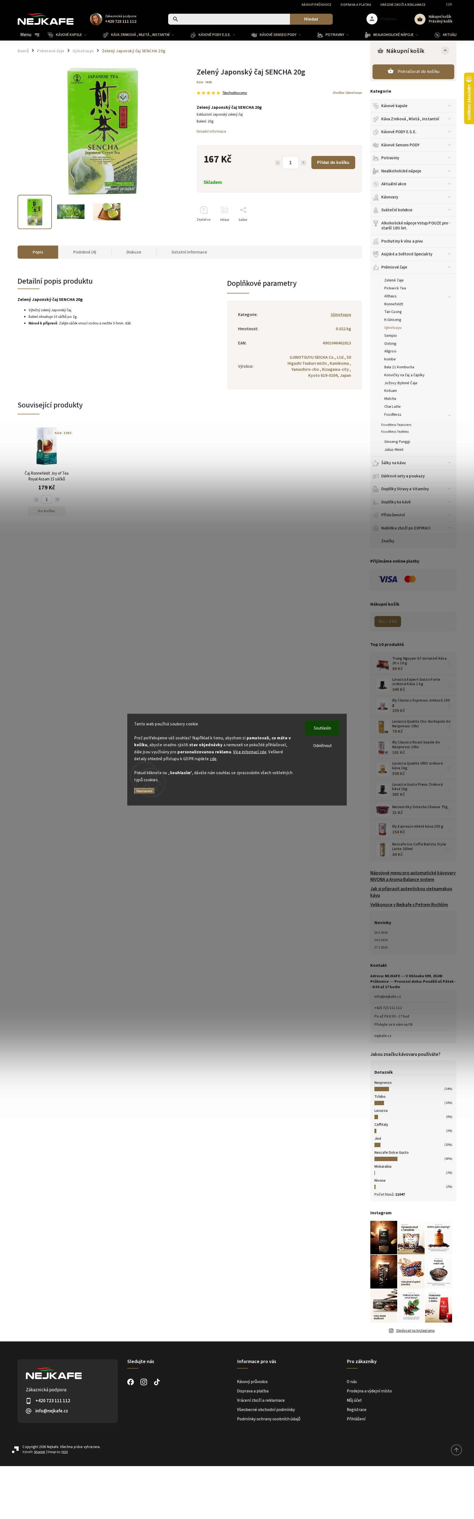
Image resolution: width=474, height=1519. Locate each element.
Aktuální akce (393, 184)
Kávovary (389, 197)
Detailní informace (211, 131)
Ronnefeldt (393, 304)
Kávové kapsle (394, 106)
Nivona (379, 1180)
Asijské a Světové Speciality (406, 254)
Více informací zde (249, 752)
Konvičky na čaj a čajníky (404, 375)
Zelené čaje (394, 280)
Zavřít (345, 229)
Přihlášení (356, 1419)
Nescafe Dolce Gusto (391, 1152)
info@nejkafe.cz (387, 996)
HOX (64, 1452)
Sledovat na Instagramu (415, 1330)
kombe (390, 359)
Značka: (347, 92)
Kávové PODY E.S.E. (398, 132)
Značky (387, 541)
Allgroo (390, 351)
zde (213, 759)
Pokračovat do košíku (418, 72)
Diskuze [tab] (133, 252)
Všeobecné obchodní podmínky (266, 1410)
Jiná (377, 1138)
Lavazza (381, 1110)
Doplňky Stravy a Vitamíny (405, 489)
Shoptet (39, 1452)
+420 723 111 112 (388, 1008)
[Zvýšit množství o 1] (303, 162)
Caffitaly (381, 1124)
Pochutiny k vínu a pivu (402, 241)
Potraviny (390, 158)
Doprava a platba (356, 4)
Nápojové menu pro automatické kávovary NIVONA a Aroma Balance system (413, 876)
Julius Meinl (393, 449)
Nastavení (144, 791)
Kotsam (390, 391)
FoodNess (392, 414)
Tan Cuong (393, 312)
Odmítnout (322, 745)
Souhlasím (322, 728)
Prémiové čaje (394, 267)
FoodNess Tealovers (396, 424)
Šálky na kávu (393, 463)
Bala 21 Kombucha (399, 367)
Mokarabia (382, 1166)
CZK (449, 4)
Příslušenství (393, 515)
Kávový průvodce (317, 4)
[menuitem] (71, 35)
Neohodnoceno (235, 93)
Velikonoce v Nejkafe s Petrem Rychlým (409, 905)
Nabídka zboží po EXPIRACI (406, 528)
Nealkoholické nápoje (401, 171)
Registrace (356, 1410)
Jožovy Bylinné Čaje (400, 383)
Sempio (390, 335)
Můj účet (354, 1400)
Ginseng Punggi (397, 441)
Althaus (390, 296)
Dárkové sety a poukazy (403, 476)
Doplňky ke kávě (396, 502)
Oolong (390, 343)
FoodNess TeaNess (395, 431)
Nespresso (383, 1082)
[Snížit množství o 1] (277, 162)
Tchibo (380, 1096)
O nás (352, 1382)
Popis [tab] (38, 252)
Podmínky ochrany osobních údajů (268, 1419)
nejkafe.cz (382, 1036)
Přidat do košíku (333, 162)
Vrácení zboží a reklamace (403, 4)
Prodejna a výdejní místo (369, 1391)
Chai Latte (392, 406)
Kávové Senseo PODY (400, 145)
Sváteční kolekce (397, 210)
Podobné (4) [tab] (84, 252)
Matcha (390, 398)
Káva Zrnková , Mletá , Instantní (410, 119)
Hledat (311, 19)
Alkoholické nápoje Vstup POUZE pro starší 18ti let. (414, 225)
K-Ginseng (392, 320)
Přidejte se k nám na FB (393, 1024)
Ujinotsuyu (393, 327)
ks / (388, 622)
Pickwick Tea (395, 288)
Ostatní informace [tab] (189, 252)
